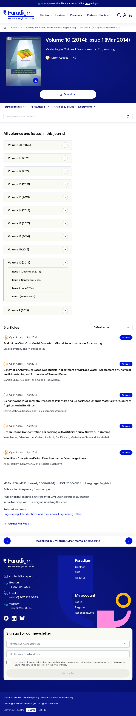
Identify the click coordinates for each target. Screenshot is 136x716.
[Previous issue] (7, 540)
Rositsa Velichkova (51, 463)
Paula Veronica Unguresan (52, 410)
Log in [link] (78, 602)
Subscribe (68, 673)
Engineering (11, 514)
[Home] (5, 28)
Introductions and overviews (38, 514)
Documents (85, 106)
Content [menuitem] (45, 15)
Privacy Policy (60, 665)
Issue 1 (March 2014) (23, 296)
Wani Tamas (10, 437)
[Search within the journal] (128, 116)
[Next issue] (128, 540)
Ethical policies (49, 697)
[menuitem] (125, 15)
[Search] (119, 15)
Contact (80, 567)
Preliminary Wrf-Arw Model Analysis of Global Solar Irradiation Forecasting (53, 343)
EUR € (20, 709)
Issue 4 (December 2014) (26, 271)
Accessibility (66, 697)
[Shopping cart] (130, 15)
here (87, 3)
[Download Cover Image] (35, 80)
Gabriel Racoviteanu (48, 379)
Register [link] (80, 607)
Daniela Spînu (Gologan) (17, 379)
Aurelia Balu (103, 437)
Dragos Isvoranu (13, 348)
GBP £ (42, 709)
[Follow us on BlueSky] (22, 618)
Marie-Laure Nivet (81, 437)
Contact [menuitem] (104, 15)
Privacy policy (31, 697)
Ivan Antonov (27, 463)
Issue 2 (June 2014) (23, 288)
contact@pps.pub (21, 576)
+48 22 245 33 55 (20, 608)
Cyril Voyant (62, 437)
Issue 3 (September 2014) (26, 279)
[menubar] (74, 15)
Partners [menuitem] (92, 15)
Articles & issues (64, 107)
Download (70, 94)
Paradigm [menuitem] (76, 15)
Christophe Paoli (44, 437)
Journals (14, 27)
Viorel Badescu (37, 348)
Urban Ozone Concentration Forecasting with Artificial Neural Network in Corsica (57, 432)
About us (80, 577)
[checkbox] (8, 662)
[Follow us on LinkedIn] (14, 618)
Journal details (13, 106)
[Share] (74, 57)
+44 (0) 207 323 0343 (23, 597)
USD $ (31, 709)
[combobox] (111, 327)
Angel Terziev (11, 463)
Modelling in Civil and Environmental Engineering (50, 27)
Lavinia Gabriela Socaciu (18, 410)
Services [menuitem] (60, 15)
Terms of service (13, 697)
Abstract (126, 337)
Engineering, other (70, 514)
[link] (32, 563)
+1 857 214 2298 (19, 586)
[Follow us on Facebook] (6, 618)
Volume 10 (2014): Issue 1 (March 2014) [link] (100, 27)
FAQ (77, 572)
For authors (37, 106)
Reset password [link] (84, 612)
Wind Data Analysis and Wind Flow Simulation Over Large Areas (45, 458)
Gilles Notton (26, 437)
